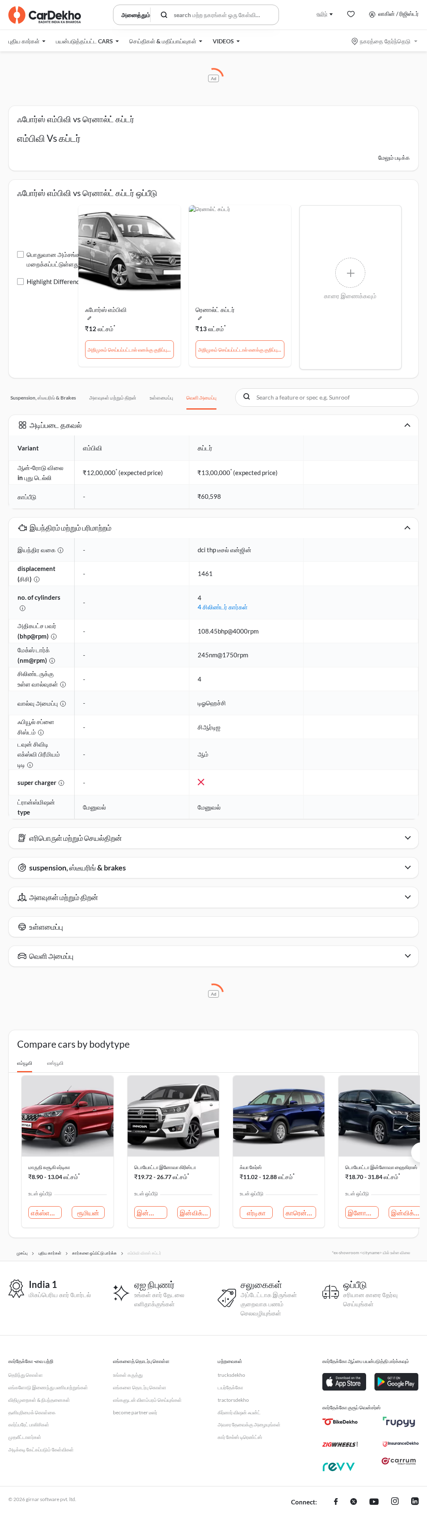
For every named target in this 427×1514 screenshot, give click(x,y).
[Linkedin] (415, 1502)
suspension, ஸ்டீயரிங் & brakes (43, 398)
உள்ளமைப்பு (161, 398)
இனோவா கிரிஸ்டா (363, 1213)
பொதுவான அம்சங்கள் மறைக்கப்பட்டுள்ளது (56, 259)
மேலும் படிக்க (394, 157)
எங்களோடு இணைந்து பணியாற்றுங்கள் (48, 1387)
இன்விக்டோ (195, 1213)
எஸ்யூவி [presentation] (55, 1063)
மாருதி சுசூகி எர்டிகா (49, 1167)
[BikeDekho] (340, 1421)
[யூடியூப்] (374, 1502)
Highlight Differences (56, 281)
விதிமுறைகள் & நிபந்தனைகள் (39, 1400)
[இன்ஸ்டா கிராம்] (395, 1502)
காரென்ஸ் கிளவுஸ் (301, 1213)
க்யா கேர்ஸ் (251, 1167)
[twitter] (353, 1502)
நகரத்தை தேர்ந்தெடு (385, 41)
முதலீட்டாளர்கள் (24, 1437)
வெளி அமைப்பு (201, 398)
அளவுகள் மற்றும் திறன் (112, 398)
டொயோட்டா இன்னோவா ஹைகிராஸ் (381, 1167)
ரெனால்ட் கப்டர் (215, 309)
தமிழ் (321, 13)
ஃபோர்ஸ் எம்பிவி (106, 309)
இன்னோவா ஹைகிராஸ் (152, 1213)
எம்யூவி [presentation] (24, 1063)
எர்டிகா (256, 1213)
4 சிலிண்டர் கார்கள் (223, 607)
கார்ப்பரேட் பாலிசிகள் (28, 1424)
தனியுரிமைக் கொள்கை (31, 1412)
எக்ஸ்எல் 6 (45, 1213)
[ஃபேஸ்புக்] (336, 1502)
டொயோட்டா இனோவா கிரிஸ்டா (165, 1167)
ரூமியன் (88, 1213)
